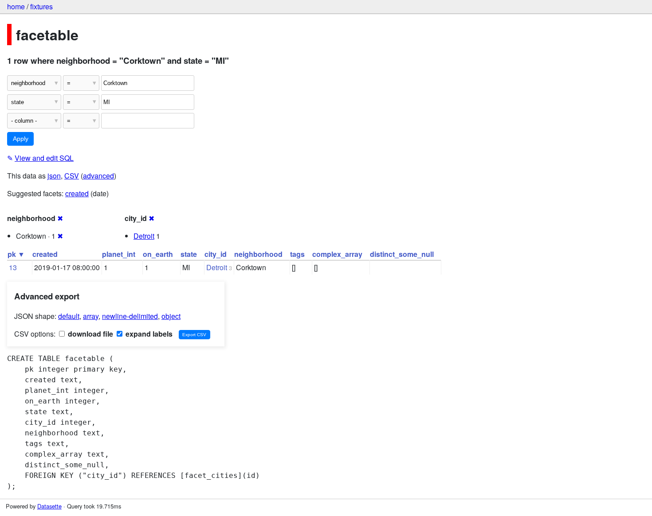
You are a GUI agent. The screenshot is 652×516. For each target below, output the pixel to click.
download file (89, 334)
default (68, 316)
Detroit (144, 236)
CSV (71, 176)
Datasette (49, 506)
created (77, 193)
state (189, 254)
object (171, 316)
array (90, 316)
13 (13, 267)
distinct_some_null (402, 254)
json (54, 176)
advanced (98, 176)
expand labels (148, 334)
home (16, 6)
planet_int (118, 254)
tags (297, 254)
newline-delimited (130, 316)
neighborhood (258, 254)
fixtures (41, 6)
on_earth (158, 254)
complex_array (337, 254)
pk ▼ (16, 254)
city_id (215, 254)
